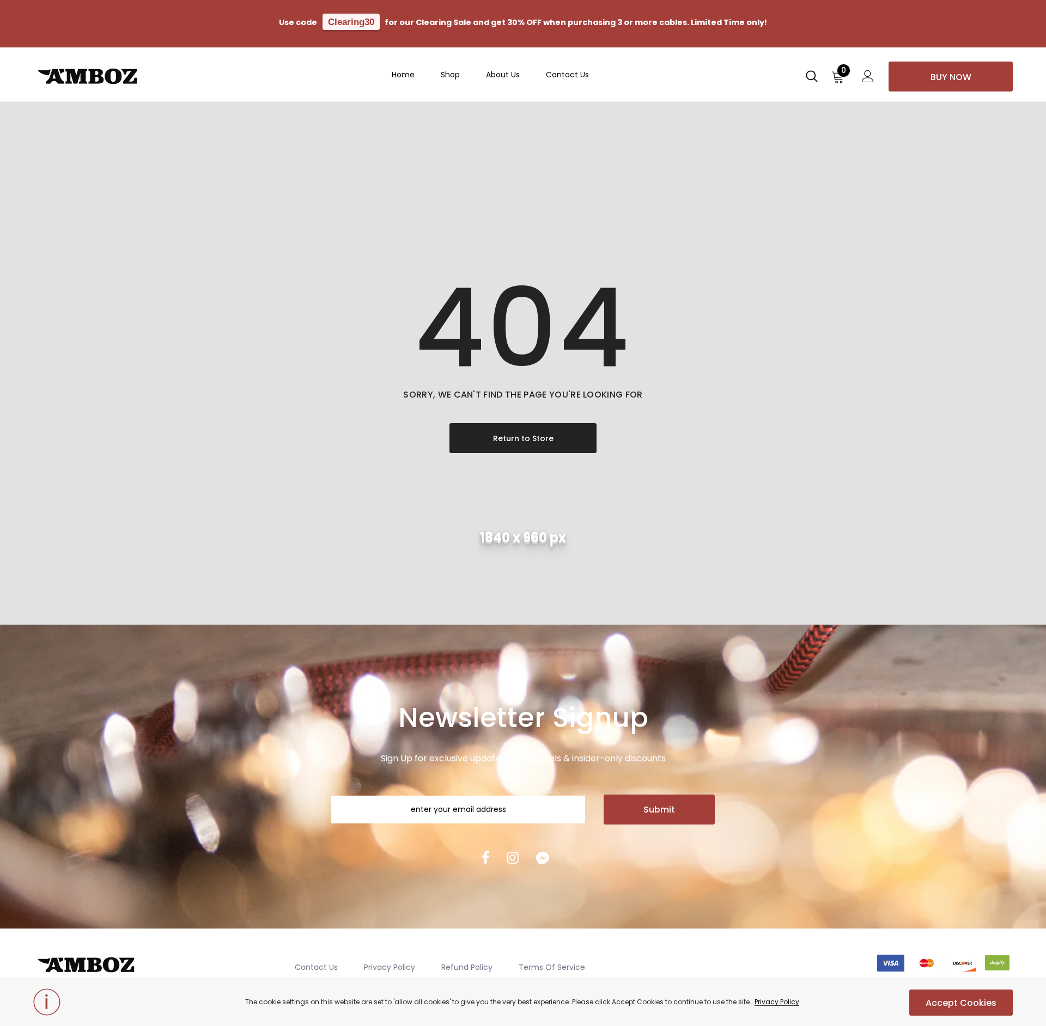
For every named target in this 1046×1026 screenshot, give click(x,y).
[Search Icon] (812, 79)
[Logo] (106, 74)
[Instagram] (513, 858)
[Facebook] (485, 858)
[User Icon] (868, 79)
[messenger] (543, 858)
